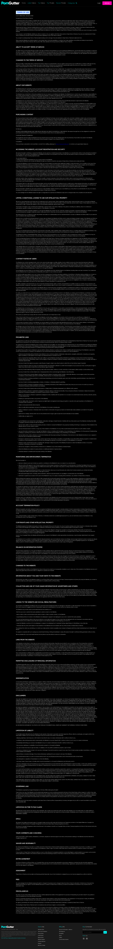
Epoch (60, 935)
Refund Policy (41, 937)
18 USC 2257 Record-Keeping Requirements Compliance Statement (13, 938)
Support (39, 943)
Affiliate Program (41, 939)
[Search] (76, 3)
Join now (107, 3)
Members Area (41, 929)
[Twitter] (84, 938)
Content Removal (41, 941)
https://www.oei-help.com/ (62, 144)
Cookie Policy (40, 935)
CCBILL (60, 937)
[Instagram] (87, 938)
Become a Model (41, 945)
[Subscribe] (105, 932)
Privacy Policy (41, 933)
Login (99, 3)
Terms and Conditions (42, 931)
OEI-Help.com (62, 931)
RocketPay (61, 933)
